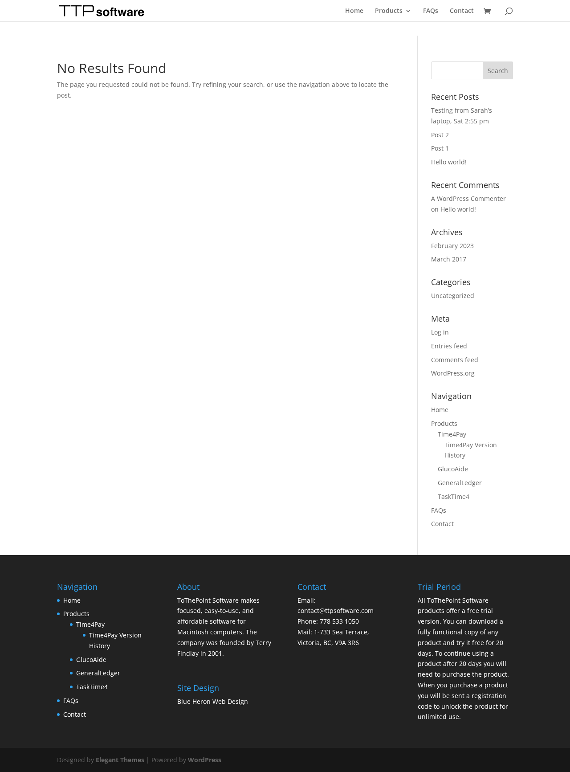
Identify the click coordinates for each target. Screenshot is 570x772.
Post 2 (440, 135)
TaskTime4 (453, 496)
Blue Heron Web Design (212, 701)
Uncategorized (452, 295)
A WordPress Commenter (468, 198)
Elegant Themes (120, 760)
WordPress (204, 760)
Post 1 (440, 148)
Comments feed (454, 359)
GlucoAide (453, 469)
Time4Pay (452, 434)
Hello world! (449, 162)
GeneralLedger (460, 482)
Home (354, 11)
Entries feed (449, 346)
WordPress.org (453, 373)
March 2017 (448, 259)
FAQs (430, 11)
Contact (462, 11)
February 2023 (452, 245)
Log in (440, 332)
